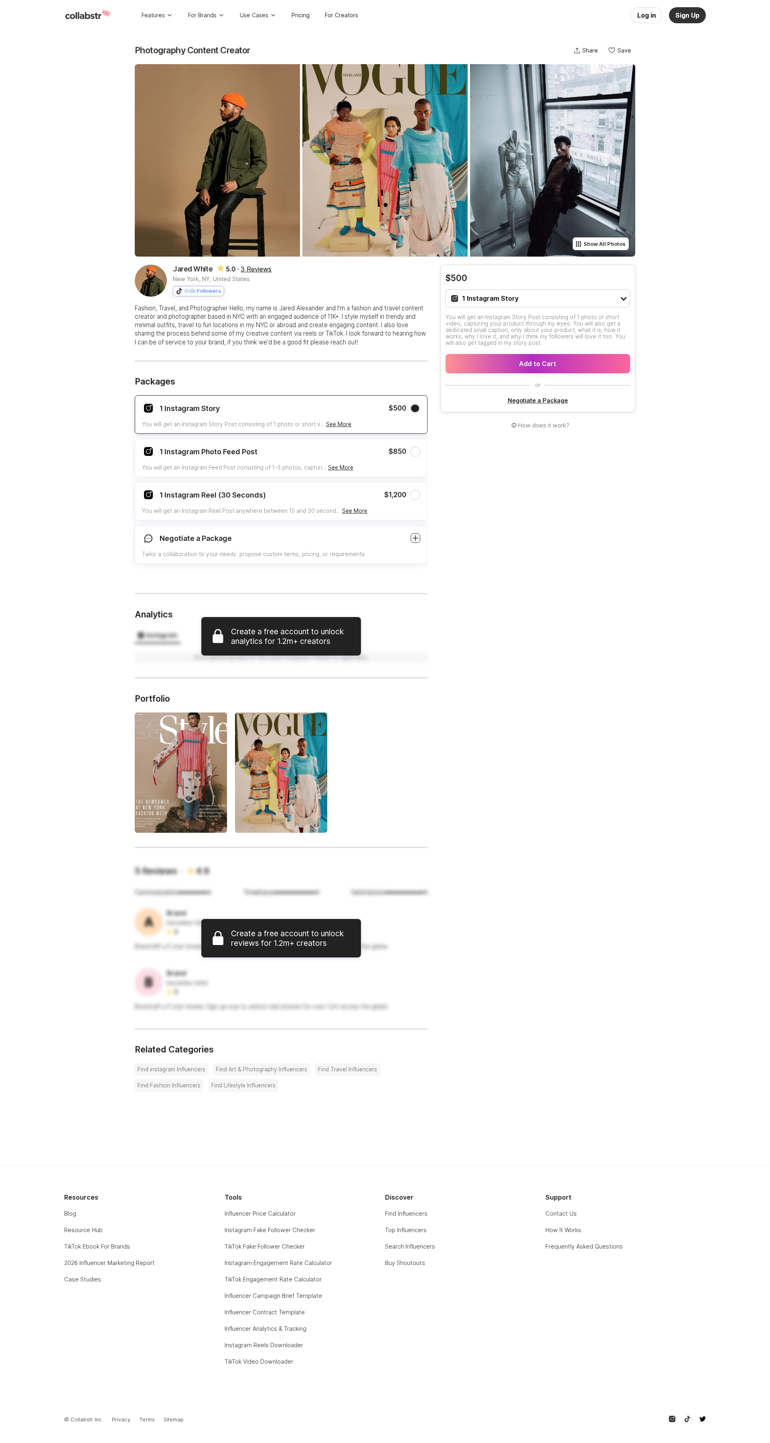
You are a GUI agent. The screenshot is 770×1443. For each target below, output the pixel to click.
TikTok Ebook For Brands (97, 1246)
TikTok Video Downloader (259, 1361)
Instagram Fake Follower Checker (270, 1229)
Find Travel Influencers (347, 1069)
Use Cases (254, 15)
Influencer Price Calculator (260, 1213)
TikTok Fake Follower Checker (265, 1246)
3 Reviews (256, 269)
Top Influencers (406, 1229)
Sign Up (687, 15)
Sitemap (174, 1420)
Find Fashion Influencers (169, 1085)
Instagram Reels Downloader (264, 1345)
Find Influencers (406, 1213)
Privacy (121, 1420)
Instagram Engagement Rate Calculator (278, 1262)
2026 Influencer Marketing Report (109, 1262)
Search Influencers (410, 1246)
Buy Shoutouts (405, 1262)
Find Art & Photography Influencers (261, 1069)
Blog (70, 1213)
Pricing (301, 15)
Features (153, 15)
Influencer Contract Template (265, 1312)
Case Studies (82, 1279)
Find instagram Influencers (171, 1069)
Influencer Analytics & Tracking (265, 1328)
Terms (147, 1420)
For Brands (202, 15)
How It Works (563, 1229)
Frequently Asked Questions (584, 1246)
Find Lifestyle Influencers (243, 1085)
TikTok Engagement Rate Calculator (273, 1279)
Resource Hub (83, 1229)
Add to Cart (537, 364)
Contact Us (561, 1213)
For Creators (341, 15)
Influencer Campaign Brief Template (273, 1295)
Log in (646, 15)
